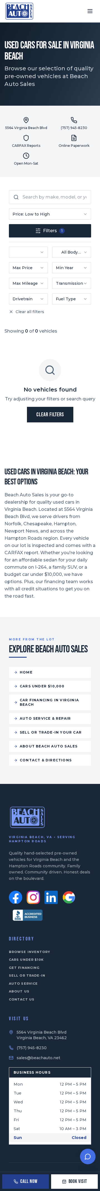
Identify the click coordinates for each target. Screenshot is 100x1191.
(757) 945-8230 (32, 1047)
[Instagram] (33, 897)
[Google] (69, 897)
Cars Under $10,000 (42, 686)
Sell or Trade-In (27, 975)
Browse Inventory (30, 952)
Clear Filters (50, 414)
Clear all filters (30, 311)
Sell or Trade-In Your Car (51, 732)
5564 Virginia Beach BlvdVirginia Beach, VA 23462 (42, 1035)
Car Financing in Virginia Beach (49, 702)
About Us (19, 991)
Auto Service (23, 984)
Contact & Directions (46, 760)
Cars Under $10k (26, 960)
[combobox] (50, 214)
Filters (52, 230)
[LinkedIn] (51, 897)
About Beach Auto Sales (49, 746)
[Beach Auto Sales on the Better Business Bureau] (27, 915)
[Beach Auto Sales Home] (19, 11)
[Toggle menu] (90, 11)
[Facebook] (15, 897)
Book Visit (78, 1181)
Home (26, 672)
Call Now (28, 1181)
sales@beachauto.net (38, 1057)
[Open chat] (88, 1156)
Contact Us (21, 999)
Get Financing (24, 968)
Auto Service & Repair (45, 718)
